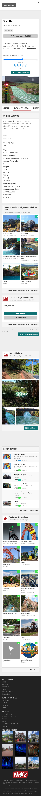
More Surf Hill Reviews (29, 334)
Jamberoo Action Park (13, 25)
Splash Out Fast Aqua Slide (11, 256)
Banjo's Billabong (26, 281)
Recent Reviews (10, 448)
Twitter (4, 703)
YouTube (5, 705)
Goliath (23, 637)
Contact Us (6, 694)
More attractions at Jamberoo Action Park (21, 208)
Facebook (6, 700)
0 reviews (21, 313)
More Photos (31, 428)
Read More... (32, 49)
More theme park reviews (29, 510)
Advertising (6, 684)
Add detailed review (21, 72)
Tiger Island (6, 637)
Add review (21, 318)
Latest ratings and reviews (21, 297)
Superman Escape (26, 541)
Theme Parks (7, 714)
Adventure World (25, 564)
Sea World (5, 590)
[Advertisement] (20, 10)
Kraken (23, 562)
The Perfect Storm (8, 234)
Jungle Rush (6, 660)
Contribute (6, 687)
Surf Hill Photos (16, 353)
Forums (5, 726)
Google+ (5, 708)
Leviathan (6, 588)
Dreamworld (6, 566)
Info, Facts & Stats (21, 108)
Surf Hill (8, 21)
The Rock (6, 281)
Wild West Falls (25, 613)
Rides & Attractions (9, 716)
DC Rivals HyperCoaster (10, 541)
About (4, 682)
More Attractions (32, 670)
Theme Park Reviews (10, 724)
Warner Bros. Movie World (10, 543)
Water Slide (8, 30)
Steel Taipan (6, 564)
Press (4, 689)
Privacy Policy (7, 692)
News (4, 721)
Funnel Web (24, 234)
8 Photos (36, 102)
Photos (4, 719)
